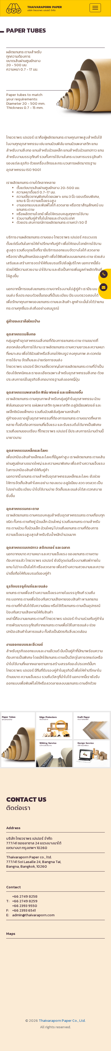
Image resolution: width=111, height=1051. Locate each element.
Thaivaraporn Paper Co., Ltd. (62, 1020)
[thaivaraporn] (34, 8)
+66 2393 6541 (24, 910)
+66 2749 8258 (24, 896)
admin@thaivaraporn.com (33, 915)
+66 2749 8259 (24, 901)
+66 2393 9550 (24, 906)
